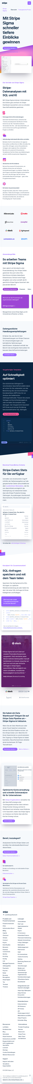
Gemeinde (6, 1034)
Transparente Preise (24, 9)
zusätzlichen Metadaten (14, 486)
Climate (5, 938)
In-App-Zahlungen (23, 942)
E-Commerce (21, 933)
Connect (5, 940)
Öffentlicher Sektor (23, 979)
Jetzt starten (8, 821)
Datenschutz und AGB (9, 1039)
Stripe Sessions (7, 1036)
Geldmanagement (23, 947)
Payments (6, 968)
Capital (5, 933)
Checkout (5, 935)
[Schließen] (30, 1076)
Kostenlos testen (9, 48)
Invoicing (5, 956)
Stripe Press (21, 1034)
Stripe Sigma (5, 9)
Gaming (20, 959)
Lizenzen (5, 1047)
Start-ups (20, 924)
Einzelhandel (21, 981)
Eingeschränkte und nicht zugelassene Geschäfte (8, 1043)
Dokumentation (8, 873)
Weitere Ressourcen (9, 1055)
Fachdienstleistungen (24, 977)
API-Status (21, 1009)
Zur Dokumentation (10, 414)
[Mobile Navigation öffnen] (29, 3)
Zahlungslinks (7, 966)
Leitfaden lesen (9, 354)
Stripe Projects (22, 1018)
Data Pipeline (6, 945)
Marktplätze (21, 945)
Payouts (5, 970)
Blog (4, 1032)
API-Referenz (22, 1006)
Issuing (5, 959)
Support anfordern (8, 1061)
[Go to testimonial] (13, 686)
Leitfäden (5, 1027)
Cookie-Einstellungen (9, 1052)
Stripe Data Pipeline (9, 897)
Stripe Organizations (12, 800)
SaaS (19, 952)
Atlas (4, 926)
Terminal (5, 984)
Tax (4, 982)
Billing (4, 930)
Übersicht (14, 9)
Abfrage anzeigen (8, 306)
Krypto (5, 942)
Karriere (20, 1029)
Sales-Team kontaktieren (11, 52)
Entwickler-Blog (22, 1020)
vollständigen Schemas (18, 543)
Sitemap (5, 1050)
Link (4, 961)
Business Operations (10, 289)
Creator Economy (23, 956)
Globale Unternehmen (24, 940)
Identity (5, 954)
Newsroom (21, 1032)
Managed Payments (8, 963)
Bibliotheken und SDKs (24, 1015)
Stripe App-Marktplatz (24, 990)
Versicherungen (22, 966)
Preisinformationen (8, 923)
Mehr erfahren (23, 749)
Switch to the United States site (12, 1080)
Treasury (5, 987)
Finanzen (22, 289)
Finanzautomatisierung (24, 938)
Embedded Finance (23, 935)
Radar (4, 973)
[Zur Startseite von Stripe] (5, 912)
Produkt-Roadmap (23, 1027)
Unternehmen (22, 921)
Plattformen (21, 949)
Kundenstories (7, 1029)
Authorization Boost (8, 928)
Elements (5, 947)
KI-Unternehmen (22, 954)
